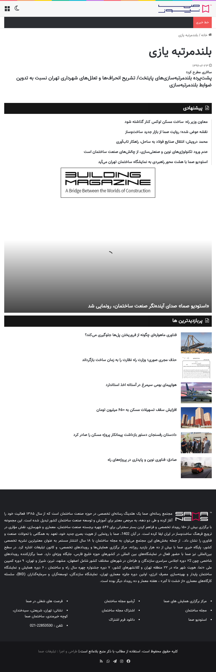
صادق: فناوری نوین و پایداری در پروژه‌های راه (142, 460)
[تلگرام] (114, 661)
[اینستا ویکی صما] (94, 659)
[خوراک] (101, 661)
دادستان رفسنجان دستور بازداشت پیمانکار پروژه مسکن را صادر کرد (125, 435)
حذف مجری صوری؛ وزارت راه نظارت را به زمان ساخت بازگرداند (129, 360)
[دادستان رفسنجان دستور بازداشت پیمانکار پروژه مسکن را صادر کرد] (196, 442)
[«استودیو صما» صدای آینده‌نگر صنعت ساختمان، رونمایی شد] (108, 257)
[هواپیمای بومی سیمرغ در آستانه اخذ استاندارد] (196, 392)
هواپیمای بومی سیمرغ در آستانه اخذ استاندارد (141, 385)
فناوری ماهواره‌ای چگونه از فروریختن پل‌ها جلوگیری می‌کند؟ (131, 335)
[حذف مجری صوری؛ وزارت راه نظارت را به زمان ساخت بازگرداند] (196, 367)
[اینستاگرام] (121, 661)
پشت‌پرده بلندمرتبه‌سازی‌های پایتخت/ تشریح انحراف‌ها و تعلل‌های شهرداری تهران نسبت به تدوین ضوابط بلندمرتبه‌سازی (114, 81)
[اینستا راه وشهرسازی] (87, 659)
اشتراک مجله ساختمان (118, 610)
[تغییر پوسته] (17, 10)
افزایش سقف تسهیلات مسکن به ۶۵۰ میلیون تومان (136, 410)
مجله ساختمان (196, 610)
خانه (204, 35)
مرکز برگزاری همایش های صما (185, 601)
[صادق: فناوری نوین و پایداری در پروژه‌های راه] (196, 467)
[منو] (7, 10)
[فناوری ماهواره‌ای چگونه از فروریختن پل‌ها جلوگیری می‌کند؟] (196, 342)
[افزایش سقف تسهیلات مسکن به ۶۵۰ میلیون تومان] (196, 417)
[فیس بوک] (128, 661)
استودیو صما (197, 620)
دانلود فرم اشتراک (122, 620)
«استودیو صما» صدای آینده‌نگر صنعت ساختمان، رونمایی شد (148, 306)
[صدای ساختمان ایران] (185, 9)
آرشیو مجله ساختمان (119, 601)
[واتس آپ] (108, 661)
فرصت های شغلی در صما (44, 601)
